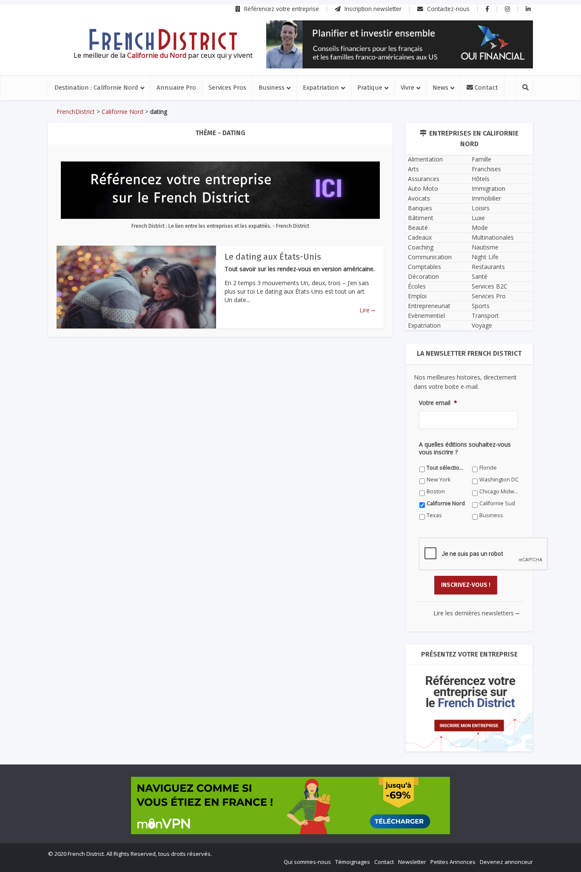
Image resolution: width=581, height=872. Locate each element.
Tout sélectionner (446, 467)
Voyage (482, 325)
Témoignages (352, 862)
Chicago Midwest (499, 491)
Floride (488, 467)
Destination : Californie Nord (96, 87)
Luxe (478, 218)
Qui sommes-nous (307, 862)
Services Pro (489, 296)
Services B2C (489, 286)
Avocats (419, 198)
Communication (430, 257)
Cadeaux (420, 237)
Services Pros (227, 87)
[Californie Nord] (163, 39)
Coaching (420, 247)
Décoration (423, 276)
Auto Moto (423, 188)
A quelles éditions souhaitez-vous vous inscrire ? (465, 448)
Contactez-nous (447, 9)
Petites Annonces (453, 862)
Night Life (485, 257)
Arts (413, 169)
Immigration (488, 188)
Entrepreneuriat (429, 306)
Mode (480, 228)
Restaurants (488, 267)
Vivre (407, 87)
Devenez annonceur (506, 862)
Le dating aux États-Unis (273, 257)
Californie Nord (122, 112)
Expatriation (321, 87)
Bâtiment (420, 218)
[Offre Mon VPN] (290, 805)
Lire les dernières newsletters (476, 613)
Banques (420, 208)
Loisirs (481, 208)
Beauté (418, 228)
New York (438, 479)
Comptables (424, 267)
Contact (485, 87)
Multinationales (493, 237)
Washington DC (498, 479)
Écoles (417, 286)
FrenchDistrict (76, 112)
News (440, 87)
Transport (485, 315)
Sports (481, 306)
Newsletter (412, 862)
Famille (481, 159)
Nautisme (485, 247)
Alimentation (425, 159)
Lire (367, 310)
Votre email (438, 403)
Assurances (423, 179)
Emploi (417, 296)
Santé (479, 276)
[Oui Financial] (399, 44)
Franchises (486, 169)
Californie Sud (497, 503)
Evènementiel (426, 315)
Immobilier (486, 198)
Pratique (369, 87)
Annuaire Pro (176, 87)
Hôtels (481, 179)
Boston (436, 491)
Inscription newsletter (372, 9)
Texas (434, 515)
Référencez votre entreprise (280, 9)
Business (272, 87)
